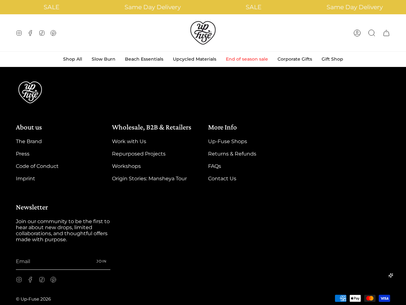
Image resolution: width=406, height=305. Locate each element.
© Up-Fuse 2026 (33, 299)
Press (22, 154)
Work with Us (129, 141)
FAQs (214, 166)
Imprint (25, 179)
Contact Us (222, 179)
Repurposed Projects (139, 154)
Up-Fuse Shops (227, 141)
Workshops (126, 166)
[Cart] (386, 32)
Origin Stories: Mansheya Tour (149, 179)
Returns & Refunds (232, 154)
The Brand (29, 141)
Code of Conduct (37, 166)
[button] (371, 32)
